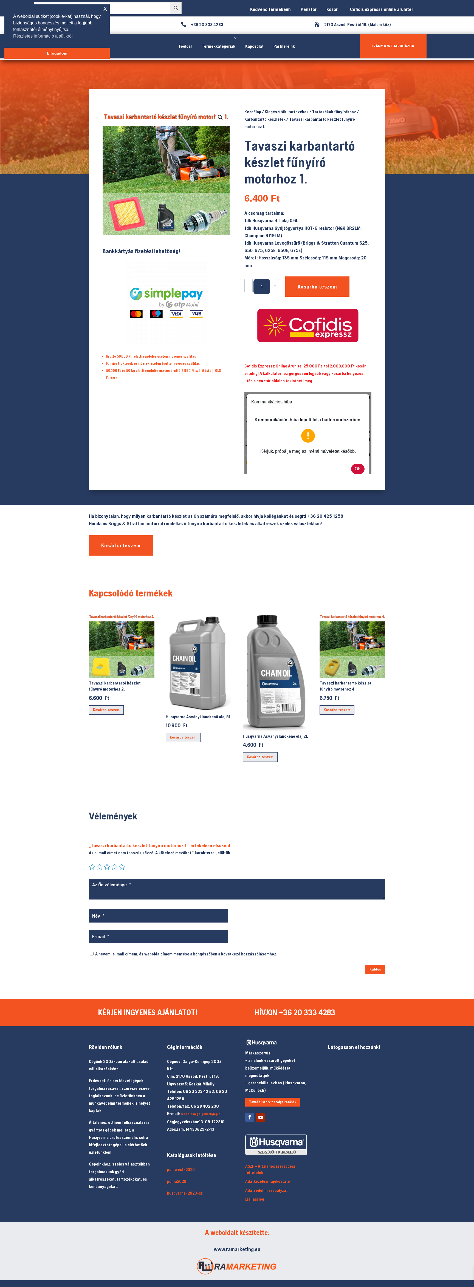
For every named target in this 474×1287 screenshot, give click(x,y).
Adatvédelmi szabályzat (266, 1190)
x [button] (105, 8)
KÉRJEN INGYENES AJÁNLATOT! (148, 1012)
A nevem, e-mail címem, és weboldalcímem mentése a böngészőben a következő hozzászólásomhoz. (186, 953)
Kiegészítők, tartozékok (287, 111)
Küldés (375, 969)
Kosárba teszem (317, 286)
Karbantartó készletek (265, 119)
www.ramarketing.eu (237, 1249)
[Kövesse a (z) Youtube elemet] (260, 1117)
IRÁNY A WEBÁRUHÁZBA (393, 46)
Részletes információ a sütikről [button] (43, 36)
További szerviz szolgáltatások (273, 1102)
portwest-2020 (181, 1169)
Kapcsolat (254, 46)
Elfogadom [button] (57, 53)
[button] (220, 117)
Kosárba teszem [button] (106, 710)
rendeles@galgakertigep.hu (201, 1114)
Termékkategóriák (218, 46)
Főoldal (185, 46)
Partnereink (284, 46)
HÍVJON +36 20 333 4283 (294, 1012)
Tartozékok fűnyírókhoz (334, 111)
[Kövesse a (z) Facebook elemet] (249, 1117)
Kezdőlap (252, 111)
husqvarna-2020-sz (185, 1193)
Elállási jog (254, 1199)
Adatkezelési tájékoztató (267, 1181)
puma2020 (176, 1181)
